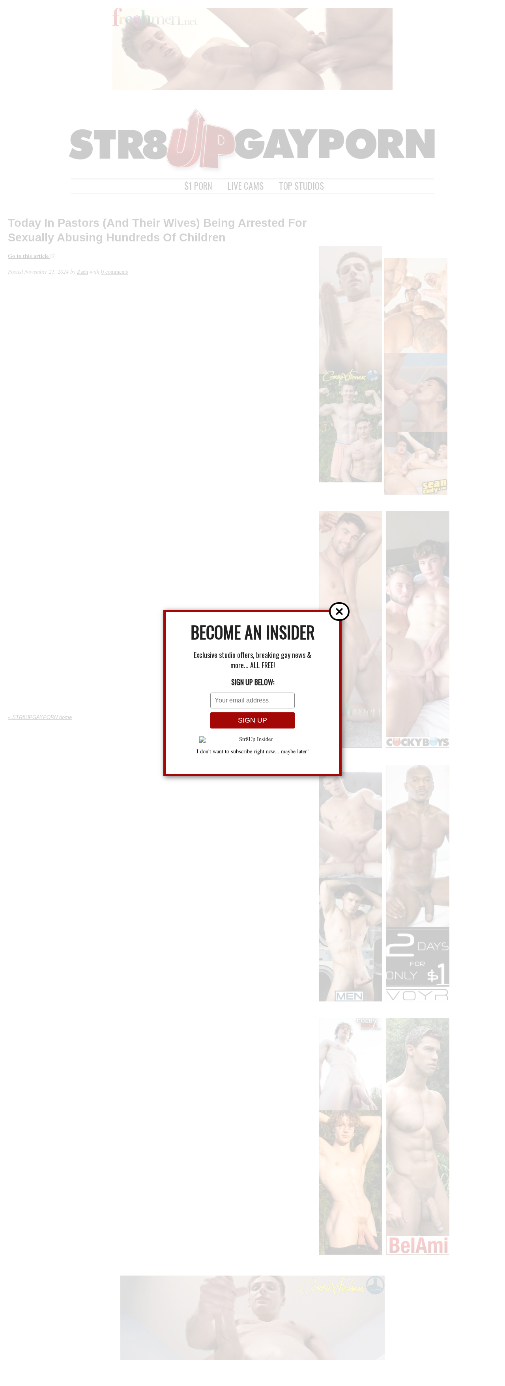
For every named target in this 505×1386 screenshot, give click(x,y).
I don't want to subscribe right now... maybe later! (252, 751)
